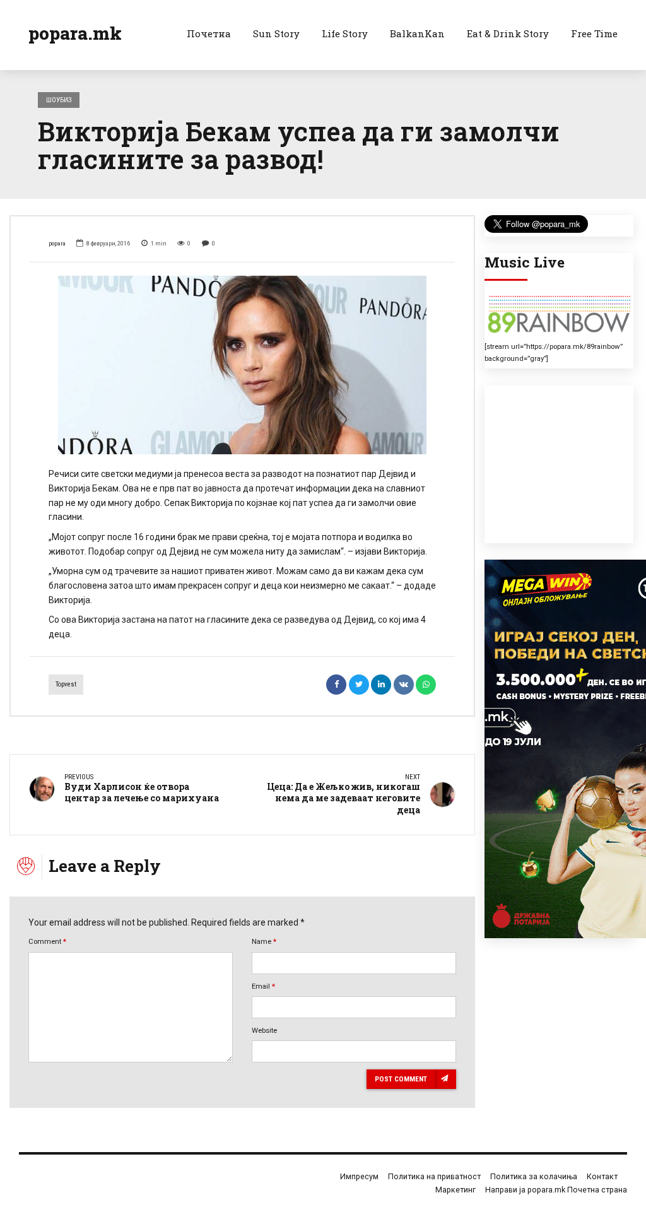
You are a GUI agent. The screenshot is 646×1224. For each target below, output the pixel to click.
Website (264, 1030)
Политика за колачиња (533, 1176)
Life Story (345, 33)
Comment (47, 941)
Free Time (594, 33)
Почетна (209, 33)
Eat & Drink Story (508, 33)
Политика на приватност (434, 1176)
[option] (242, 365)
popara (57, 243)
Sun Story (276, 33)
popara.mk (75, 33)
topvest (66, 684)
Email (263, 986)
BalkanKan (417, 33)
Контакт (602, 1176)
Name (264, 941)
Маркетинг (455, 1189)
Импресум (359, 1176)
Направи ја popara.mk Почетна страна (556, 1189)
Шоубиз (59, 99)
